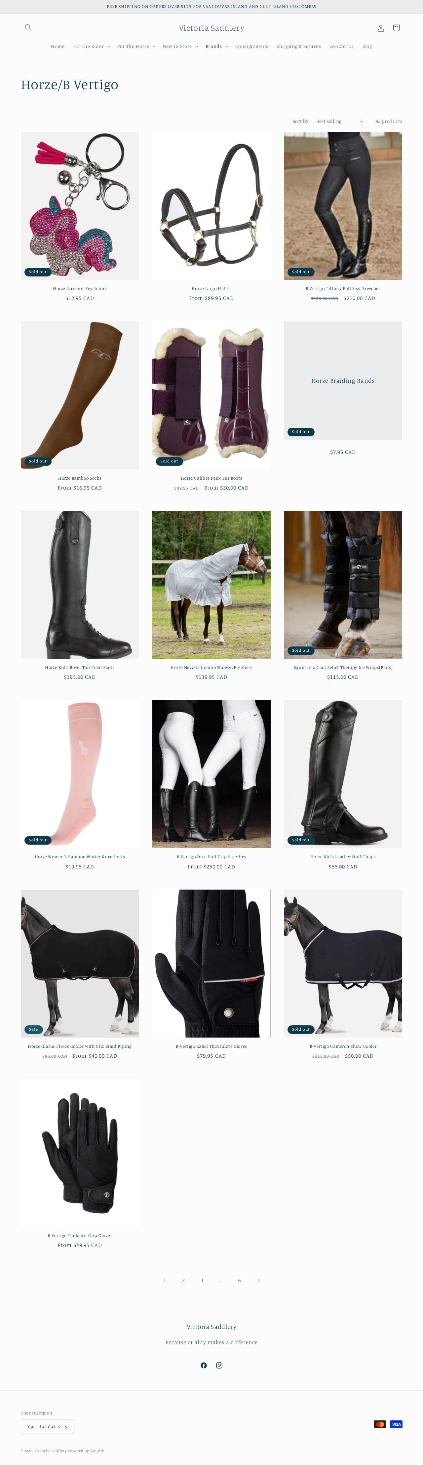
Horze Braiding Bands (343, 380)
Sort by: (301, 121)
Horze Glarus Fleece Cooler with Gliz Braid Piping (80, 1046)
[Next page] (258, 1280)
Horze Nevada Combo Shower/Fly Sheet (211, 667)
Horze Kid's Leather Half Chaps (343, 856)
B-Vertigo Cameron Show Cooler (343, 1046)
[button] (28, 27)
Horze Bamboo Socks (79, 478)
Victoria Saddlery (50, 1450)
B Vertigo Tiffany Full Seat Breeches (343, 288)
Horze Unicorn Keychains (80, 288)
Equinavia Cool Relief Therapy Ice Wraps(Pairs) (343, 667)
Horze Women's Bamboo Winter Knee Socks (80, 856)
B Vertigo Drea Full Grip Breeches (211, 856)
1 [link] (164, 1280)
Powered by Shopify (86, 1450)
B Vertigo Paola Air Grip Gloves (80, 1235)
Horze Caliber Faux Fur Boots (212, 478)
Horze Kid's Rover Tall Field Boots (80, 667)
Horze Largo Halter (211, 288)
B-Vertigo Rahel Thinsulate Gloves (211, 1046)
